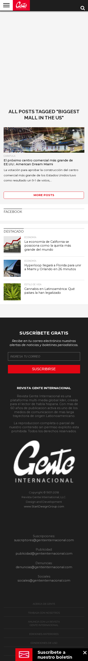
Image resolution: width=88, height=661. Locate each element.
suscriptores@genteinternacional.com (44, 540)
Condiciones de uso (44, 642)
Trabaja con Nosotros (44, 612)
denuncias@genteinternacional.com (44, 567)
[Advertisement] (44, 57)
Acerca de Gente (44, 603)
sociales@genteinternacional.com (44, 580)
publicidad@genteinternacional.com (44, 553)
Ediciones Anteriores (44, 634)
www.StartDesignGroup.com (44, 506)
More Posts (44, 195)
